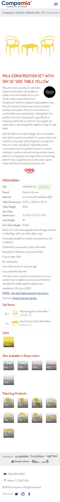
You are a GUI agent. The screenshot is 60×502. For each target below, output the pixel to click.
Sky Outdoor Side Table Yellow (35, 323)
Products (20, 12)
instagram (23, 494)
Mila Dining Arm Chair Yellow (34, 313)
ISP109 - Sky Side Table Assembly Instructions (25, 293)
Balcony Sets (33, 12)
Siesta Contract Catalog (25, 298)
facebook (29, 494)
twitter (16, 494)
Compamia (8, 12)
